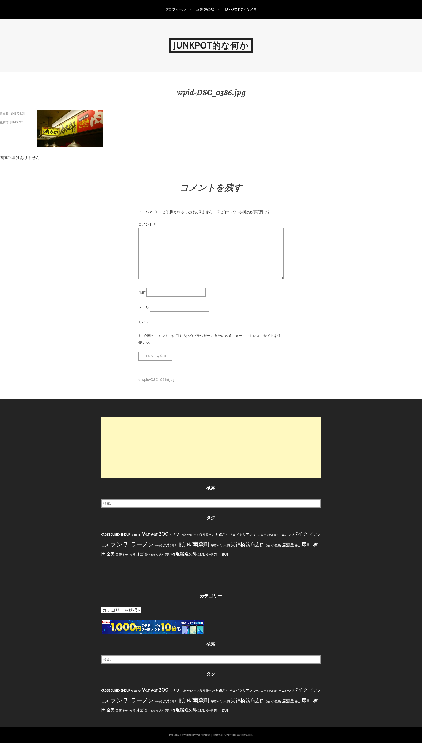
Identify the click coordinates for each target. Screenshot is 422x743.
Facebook (136, 534)
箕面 (140, 554)
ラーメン (142, 544)
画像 (118, 554)
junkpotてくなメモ (241, 9)
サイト (143, 322)
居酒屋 (288, 545)
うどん (175, 534)
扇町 (306, 544)
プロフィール (175, 9)
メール (143, 307)
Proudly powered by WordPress (189, 735)
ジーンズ (258, 534)
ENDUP (125, 534)
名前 (142, 292)
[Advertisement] (211, 447)
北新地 (184, 544)
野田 (217, 554)
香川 (225, 554)
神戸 (126, 554)
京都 (167, 545)
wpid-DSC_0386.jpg (158, 379)
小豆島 (276, 545)
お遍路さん (220, 534)
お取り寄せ (204, 534)
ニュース (286, 534)
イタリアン (244, 534)
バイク (300, 534)
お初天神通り (189, 534)
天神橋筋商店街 (248, 545)
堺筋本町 (216, 545)
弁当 (297, 545)
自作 (147, 554)
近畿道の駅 (187, 553)
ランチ (120, 544)
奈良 (268, 545)
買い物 (170, 554)
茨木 (161, 554)
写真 (174, 545)
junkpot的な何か (211, 45)
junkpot (16, 122)
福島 (132, 554)
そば (232, 534)
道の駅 (209, 554)
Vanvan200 (155, 534)
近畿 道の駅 (205, 9)
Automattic (244, 735)
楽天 (111, 554)
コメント (147, 224)
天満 (226, 545)
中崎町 (158, 545)
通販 (201, 554)
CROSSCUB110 (110, 534)
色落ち (154, 554)
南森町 (201, 544)
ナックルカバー (272, 534)
